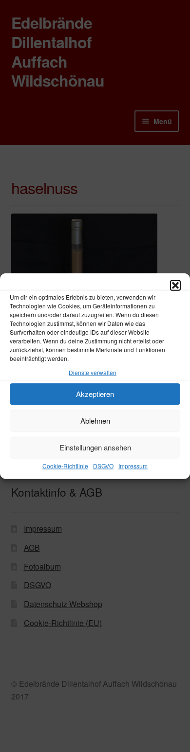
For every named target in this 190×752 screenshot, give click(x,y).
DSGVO (103, 466)
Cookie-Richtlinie (65, 466)
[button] (175, 285)
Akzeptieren (95, 394)
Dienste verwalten (92, 372)
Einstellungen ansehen (95, 447)
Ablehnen (95, 420)
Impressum (133, 466)
